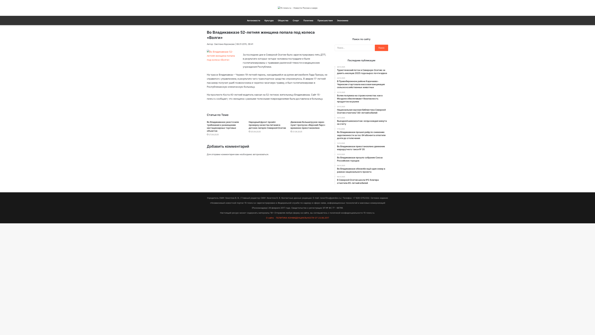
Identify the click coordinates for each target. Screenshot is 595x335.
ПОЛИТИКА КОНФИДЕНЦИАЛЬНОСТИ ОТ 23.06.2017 (302, 218)
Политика (308, 20)
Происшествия (325, 20)
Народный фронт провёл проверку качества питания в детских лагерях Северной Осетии (267, 125)
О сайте (270, 218)
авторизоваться (260, 154)
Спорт (296, 20)
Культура (268, 20)
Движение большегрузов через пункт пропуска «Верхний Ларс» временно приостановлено (308, 125)
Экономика (342, 20)
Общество (283, 20)
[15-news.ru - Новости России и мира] (297, 8)
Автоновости (253, 20)
